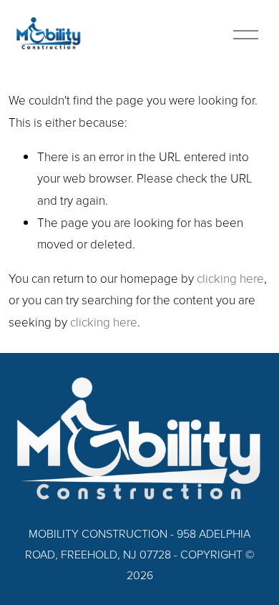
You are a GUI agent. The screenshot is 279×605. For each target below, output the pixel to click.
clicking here (230, 278)
